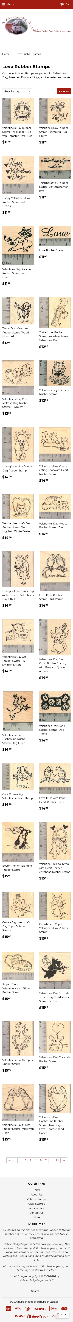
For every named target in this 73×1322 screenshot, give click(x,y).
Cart (68, 4)
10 (57, 1160)
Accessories (36, 1208)
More (36, 1217)
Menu (10, 4)
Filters (64, 91)
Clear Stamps (36, 1203)
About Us (36, 1194)
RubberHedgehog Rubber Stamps (38, 1301)
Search (35, 1290)
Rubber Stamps (36, 1199)
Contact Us (36, 1212)
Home (6, 53)
